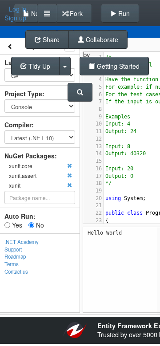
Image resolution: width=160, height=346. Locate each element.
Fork (75, 13)
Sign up (15, 17)
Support (13, 249)
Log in (17, 8)
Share (50, 39)
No (39, 224)
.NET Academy (21, 241)
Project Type (23, 93)
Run (123, 13)
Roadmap (15, 256)
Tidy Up (38, 66)
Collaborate (101, 39)
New (36, 13)
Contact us (16, 271)
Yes (16, 224)
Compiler (18, 124)
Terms (11, 263)
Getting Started (117, 66)
